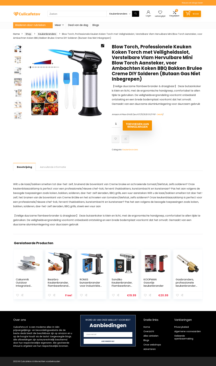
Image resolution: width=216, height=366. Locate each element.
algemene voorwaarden (187, 331)
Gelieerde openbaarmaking (183, 337)
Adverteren (149, 349)
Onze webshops (152, 344)
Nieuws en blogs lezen (192, 2)
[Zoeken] (135, 14)
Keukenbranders (47, 34)
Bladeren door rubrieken (30, 25)
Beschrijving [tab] (24, 167)
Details (160, 114)
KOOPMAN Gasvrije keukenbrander (154, 283)
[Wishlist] (160, 12)
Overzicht (148, 331)
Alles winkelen (150, 335)
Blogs (95, 25)
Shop (28, 34)
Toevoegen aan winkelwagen (137, 125)
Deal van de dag (78, 25)
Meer (58, 25)
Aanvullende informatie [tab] (53, 167)
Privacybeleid (181, 327)
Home (16, 34)
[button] (102, 45)
